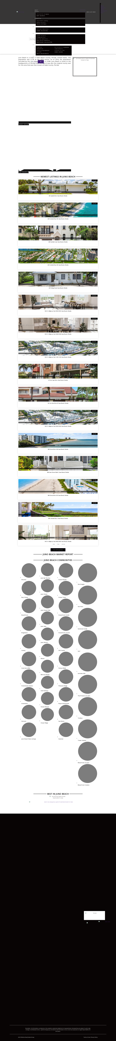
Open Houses (41, 22)
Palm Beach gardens (62, 47)
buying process (42, 39)
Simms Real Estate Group (28, 1037)
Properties (38, 18)
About (36, 10)
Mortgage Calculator (44, 42)
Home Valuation (42, 30)
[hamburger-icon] (82, 10)
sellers (37, 26)
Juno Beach (59, 48)
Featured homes (42, 20)
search (37, 11)
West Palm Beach (43, 53)
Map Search (41, 15)
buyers (37, 33)
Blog (36, 57)
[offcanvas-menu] (102, 2)
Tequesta (40, 48)
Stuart (39, 52)
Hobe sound (59, 52)
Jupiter (39, 47)
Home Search (41, 35)
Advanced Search (43, 14)
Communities (41, 37)
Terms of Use (86, 1037)
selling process (43, 29)
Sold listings (41, 24)
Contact (37, 56)
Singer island (60, 50)
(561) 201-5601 (91, 12)
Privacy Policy (94, 1037)
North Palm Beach (43, 50)
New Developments (43, 40)
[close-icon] (101, 4)
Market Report (23, 124)
